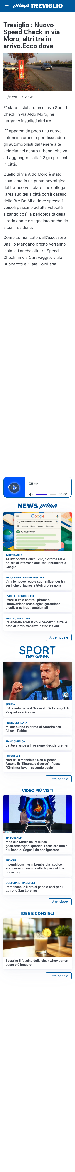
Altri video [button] (60, 902)
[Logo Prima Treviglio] (37, 6)
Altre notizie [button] (58, 637)
